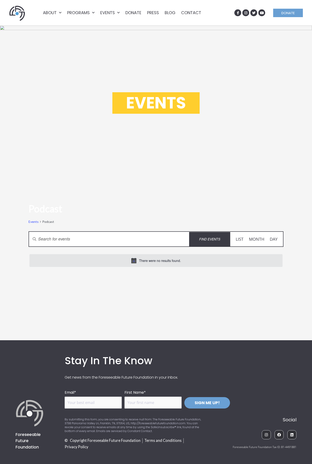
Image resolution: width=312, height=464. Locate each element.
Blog (170, 13)
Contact (191, 13)
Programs (78, 13)
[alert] (156, 260)
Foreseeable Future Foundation (28, 441)
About (50, 13)
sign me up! (207, 403)
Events (107, 13)
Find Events (209, 239)
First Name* (135, 392)
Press (153, 13)
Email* (70, 392)
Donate (133, 13)
